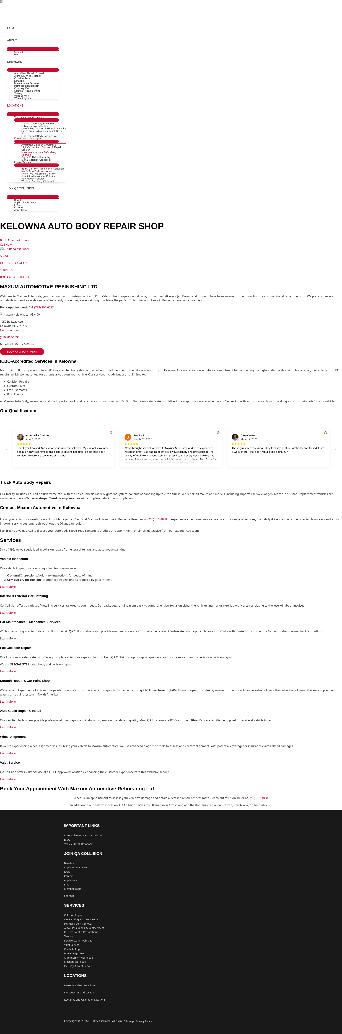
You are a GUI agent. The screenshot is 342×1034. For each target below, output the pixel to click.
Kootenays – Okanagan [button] (27, 138)
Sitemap (69, 895)
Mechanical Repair (75, 961)
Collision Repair (23, 78)
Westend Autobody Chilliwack (37, 181)
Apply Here (20, 210)
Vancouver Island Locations (80, 992)
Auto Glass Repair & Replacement (84, 928)
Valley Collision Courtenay (36, 126)
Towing (18, 93)
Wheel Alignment (23, 98)
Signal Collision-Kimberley (36, 157)
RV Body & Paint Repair (78, 966)
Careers (18, 207)
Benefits (18, 200)
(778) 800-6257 (44, 307)
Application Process (25, 202)
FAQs (17, 205)
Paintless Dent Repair (26, 85)
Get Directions (9, 330)
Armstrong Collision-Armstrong (38, 145)
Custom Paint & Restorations (81, 932)
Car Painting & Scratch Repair (82, 919)
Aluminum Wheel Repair (28, 76)
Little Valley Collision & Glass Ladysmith (43, 128)
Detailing (19, 81)
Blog (16, 54)
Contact (18, 52)
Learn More (8, 587)
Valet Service (21, 95)
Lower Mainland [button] (23, 162)
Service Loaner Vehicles (78, 940)
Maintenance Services (26, 83)
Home (11, 28)
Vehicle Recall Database (78, 844)
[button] (15, 240)
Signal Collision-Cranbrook (36, 159)
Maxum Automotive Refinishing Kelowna (38, 153)
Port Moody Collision (33, 178)
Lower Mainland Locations (79, 985)
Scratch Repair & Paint (27, 90)
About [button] (12, 40)
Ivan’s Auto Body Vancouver (37, 171)
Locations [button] (15, 105)
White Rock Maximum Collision (38, 173)
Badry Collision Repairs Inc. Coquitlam (42, 168)
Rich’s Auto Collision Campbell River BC (41, 132)
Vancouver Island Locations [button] (29, 117)
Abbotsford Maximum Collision (38, 176)
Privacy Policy (144, 1021)
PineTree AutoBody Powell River (39, 136)
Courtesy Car (21, 88)
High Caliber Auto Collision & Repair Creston (41, 148)
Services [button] (14, 61)
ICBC (67, 839)
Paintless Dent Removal (78, 923)
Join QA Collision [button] (20, 188)
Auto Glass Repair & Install (29, 73)
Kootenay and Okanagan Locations (84, 999)
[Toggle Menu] (33, 48)
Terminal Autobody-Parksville (37, 123)
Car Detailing (72, 949)
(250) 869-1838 (9, 337)
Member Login (73, 888)
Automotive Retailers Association (83, 835)
